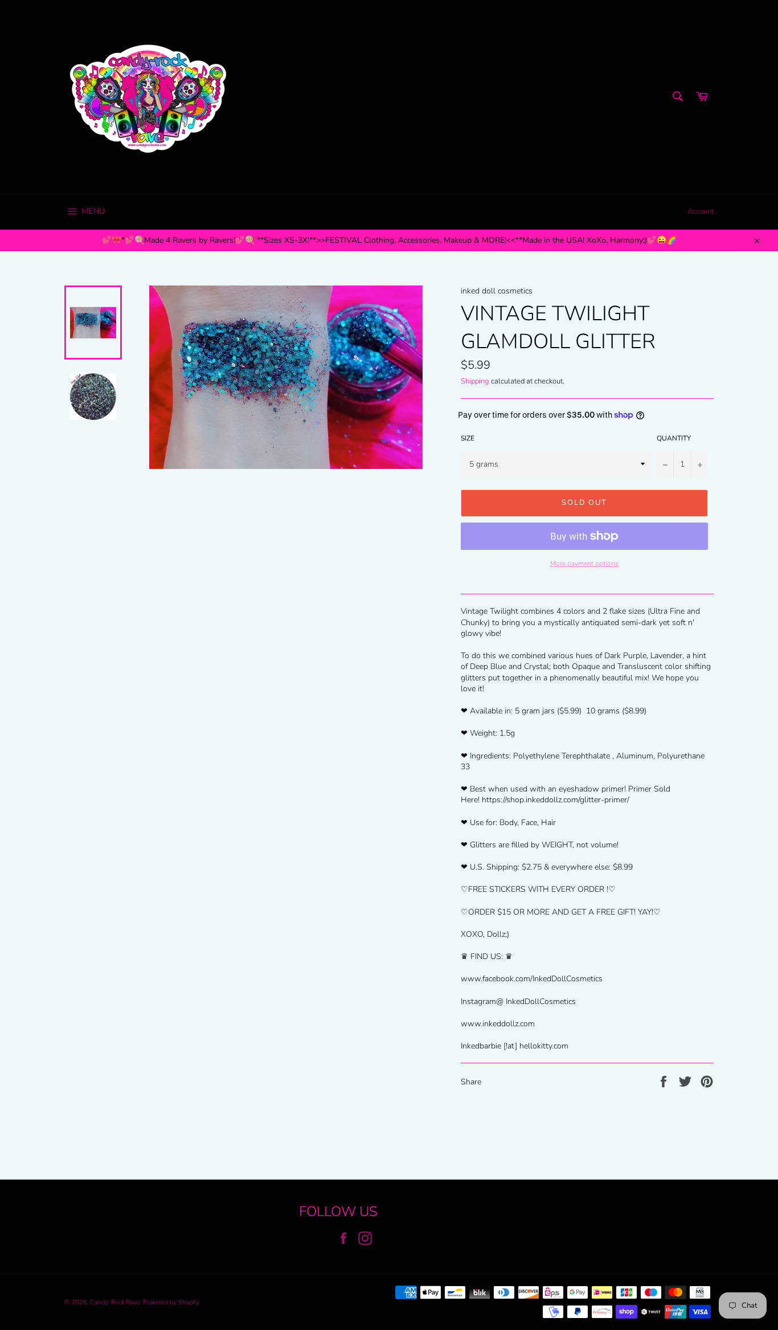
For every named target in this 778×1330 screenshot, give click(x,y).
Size (467, 438)
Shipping (475, 381)
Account (700, 211)
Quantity (674, 438)
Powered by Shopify (171, 1302)
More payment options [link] (584, 563)
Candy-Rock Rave (115, 1302)
